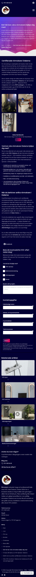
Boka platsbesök (6, 470)
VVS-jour (5, 377)
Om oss (5, 534)
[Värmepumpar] (18, 412)
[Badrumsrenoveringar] (18, 434)
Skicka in (6, 340)
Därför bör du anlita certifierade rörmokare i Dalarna (17, 556)
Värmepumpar (7, 421)
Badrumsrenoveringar (9, 443)
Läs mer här (4, 379)
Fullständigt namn (8, 304)
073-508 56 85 (5, 510)
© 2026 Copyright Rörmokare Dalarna (12, 570)
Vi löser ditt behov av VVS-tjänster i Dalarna (15, 552)
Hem (4, 528)
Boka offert (6, 543)
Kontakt (5, 537)
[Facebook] (33, 3)
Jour (4, 531)
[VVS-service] (18, 390)
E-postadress (7, 321)
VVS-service (6, 399)
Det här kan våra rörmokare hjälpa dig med (15, 549)
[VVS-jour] (18, 368)
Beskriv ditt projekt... (9, 284)
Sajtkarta (31, 570)
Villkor (25, 570)
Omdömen (6, 540)
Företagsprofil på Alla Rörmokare (11, 572)
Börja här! (18, 139)
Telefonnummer (8, 329)
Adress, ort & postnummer (11, 312)
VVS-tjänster (6, 546)
